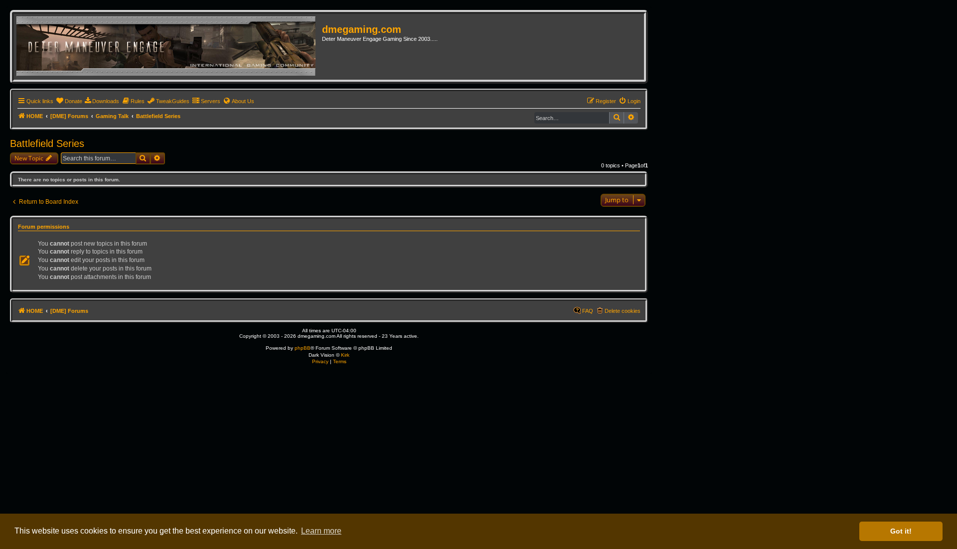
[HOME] (169, 46)
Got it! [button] (901, 531)
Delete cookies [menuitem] (622, 311)
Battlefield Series (47, 143)
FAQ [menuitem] (587, 311)
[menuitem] (69, 101)
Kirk (345, 355)
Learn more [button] (321, 531)
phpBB (303, 348)
